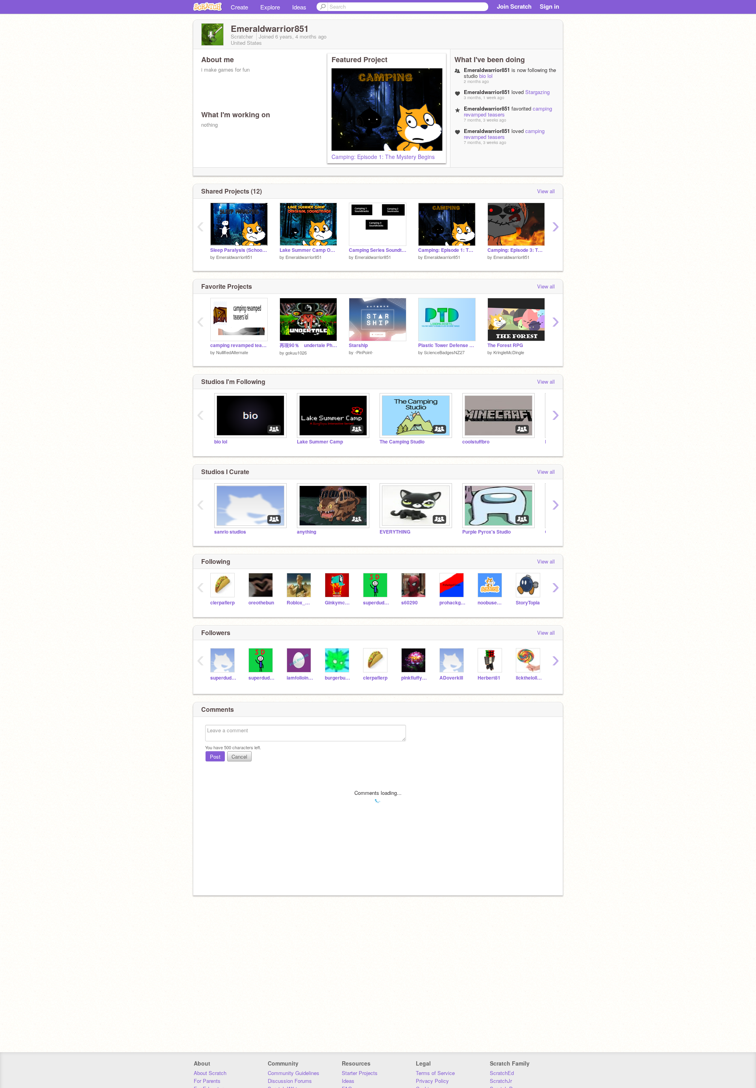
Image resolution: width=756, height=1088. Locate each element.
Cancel (239, 756)
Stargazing (537, 92)
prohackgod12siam (452, 602)
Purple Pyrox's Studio (486, 531)
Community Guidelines (293, 1073)
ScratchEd (502, 1073)
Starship (358, 345)
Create (239, 7)
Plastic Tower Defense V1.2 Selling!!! (447, 345)
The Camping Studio (402, 441)
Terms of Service (435, 1073)
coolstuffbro (475, 441)
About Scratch (210, 1073)
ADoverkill (451, 677)
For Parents (207, 1080)
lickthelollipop (529, 677)
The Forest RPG (505, 345)
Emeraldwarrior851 (234, 257)
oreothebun (261, 602)
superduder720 (376, 602)
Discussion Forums (290, 1080)
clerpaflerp (222, 602)
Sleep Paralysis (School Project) (239, 250)
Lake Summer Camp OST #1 (308, 250)
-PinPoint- (364, 352)
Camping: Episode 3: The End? (516, 250)
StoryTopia (528, 602)
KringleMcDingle (508, 352)
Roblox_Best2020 (300, 602)
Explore (270, 7)
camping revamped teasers (504, 133)
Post (215, 756)
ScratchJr (501, 1080)
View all (546, 191)
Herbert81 (489, 677)
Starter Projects (360, 1073)
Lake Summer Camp (320, 441)
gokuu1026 (296, 352)
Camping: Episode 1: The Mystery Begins (383, 157)
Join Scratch (514, 6)
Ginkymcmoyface (338, 602)
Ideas (299, 7)
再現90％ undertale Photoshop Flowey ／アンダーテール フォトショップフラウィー (308, 345)
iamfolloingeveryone (300, 677)
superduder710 (223, 677)
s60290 (409, 602)
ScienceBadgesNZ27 (444, 352)
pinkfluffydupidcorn (414, 677)
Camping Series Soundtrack (377, 250)
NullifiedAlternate (232, 352)
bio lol (486, 75)
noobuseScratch (491, 602)
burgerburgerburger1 (338, 677)
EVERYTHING (395, 531)
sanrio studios (230, 531)
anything (306, 531)
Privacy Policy (432, 1080)
